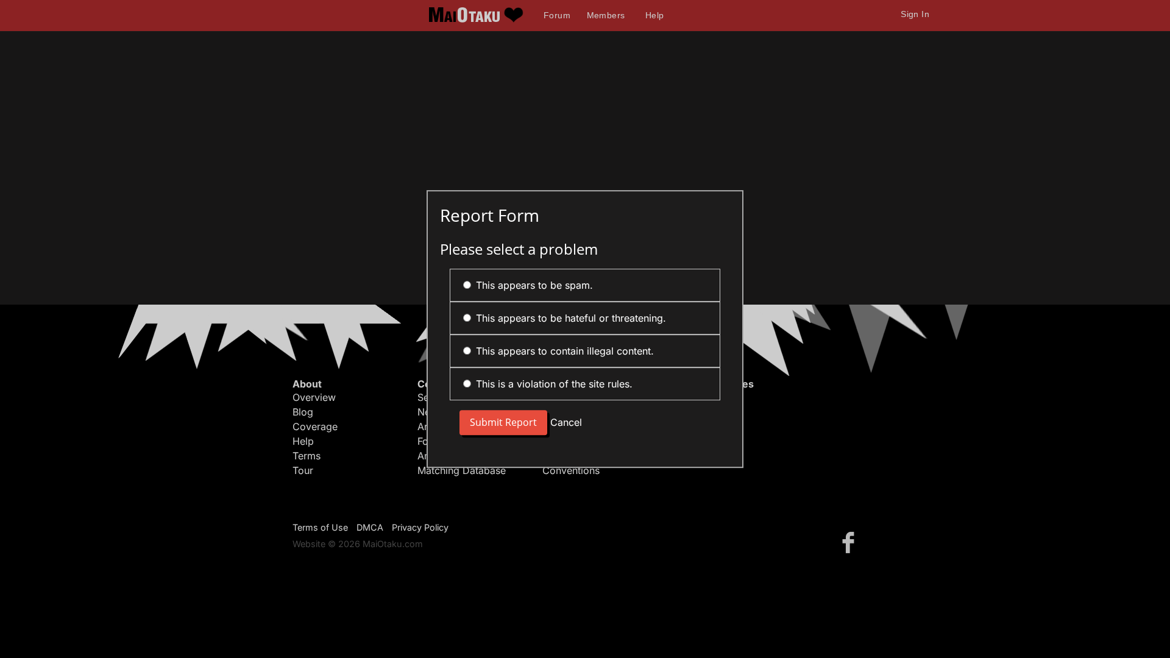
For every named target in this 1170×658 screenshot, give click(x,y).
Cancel (566, 422)
